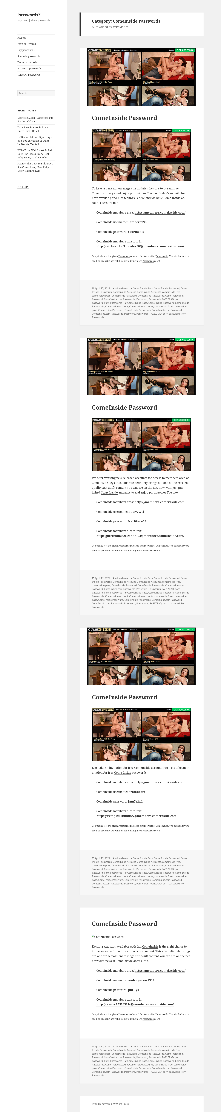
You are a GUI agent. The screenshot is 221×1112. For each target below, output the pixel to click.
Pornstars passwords (29, 68)
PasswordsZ (29, 15)
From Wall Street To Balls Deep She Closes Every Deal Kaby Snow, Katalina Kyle (35, 167)
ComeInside (100, 193)
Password (141, 299)
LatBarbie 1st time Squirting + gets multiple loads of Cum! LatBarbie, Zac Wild (34, 140)
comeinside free (171, 292)
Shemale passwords (28, 56)
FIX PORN (23, 187)
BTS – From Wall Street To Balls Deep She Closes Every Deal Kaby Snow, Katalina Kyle (35, 154)
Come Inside (172, 198)
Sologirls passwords (28, 74)
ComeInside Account (124, 292)
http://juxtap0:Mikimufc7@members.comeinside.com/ (136, 816)
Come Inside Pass (143, 288)
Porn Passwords (113, 303)
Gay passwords (26, 50)
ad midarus (121, 288)
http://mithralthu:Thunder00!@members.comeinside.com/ (140, 246)
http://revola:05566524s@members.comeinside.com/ (135, 1004)
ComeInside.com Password (167, 310)
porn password (171, 313)
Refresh (21, 37)
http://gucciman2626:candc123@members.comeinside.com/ (140, 536)
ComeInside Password (124, 118)
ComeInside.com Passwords (119, 299)
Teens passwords (27, 62)
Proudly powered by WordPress (110, 1104)
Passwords (124, 256)
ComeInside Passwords (151, 295)
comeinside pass (101, 295)
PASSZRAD (168, 299)
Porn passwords (26, 43)
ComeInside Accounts (149, 292)
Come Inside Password (167, 288)
